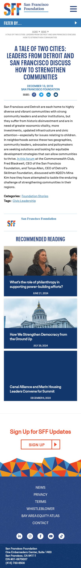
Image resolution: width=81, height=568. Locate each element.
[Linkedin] (48, 94)
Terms (40, 501)
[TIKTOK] (61, 536)
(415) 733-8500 (15, 563)
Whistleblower (40, 508)
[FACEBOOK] (40, 536)
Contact (40, 522)
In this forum (26, 158)
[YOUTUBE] (51, 536)
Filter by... (13, 23)
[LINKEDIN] (19, 536)
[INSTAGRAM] (30, 536)
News (43, 31)
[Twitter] (41, 94)
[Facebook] (34, 94)
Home (35, 31)
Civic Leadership (24, 200)
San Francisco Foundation (40, 89)
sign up (37, 444)
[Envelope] (56, 94)
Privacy (40, 494)
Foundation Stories (35, 196)
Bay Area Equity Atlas (40, 515)
